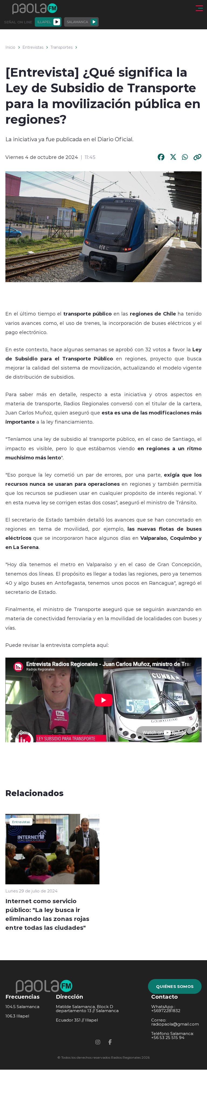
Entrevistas (32, 47)
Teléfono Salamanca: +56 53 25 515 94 (172, 1035)
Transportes (61, 47)
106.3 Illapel (17, 1016)
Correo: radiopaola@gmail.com (175, 1022)
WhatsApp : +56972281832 (165, 1009)
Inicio (10, 47)
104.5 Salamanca (22, 1007)
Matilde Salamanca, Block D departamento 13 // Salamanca (87, 1009)
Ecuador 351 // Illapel (77, 1020)
